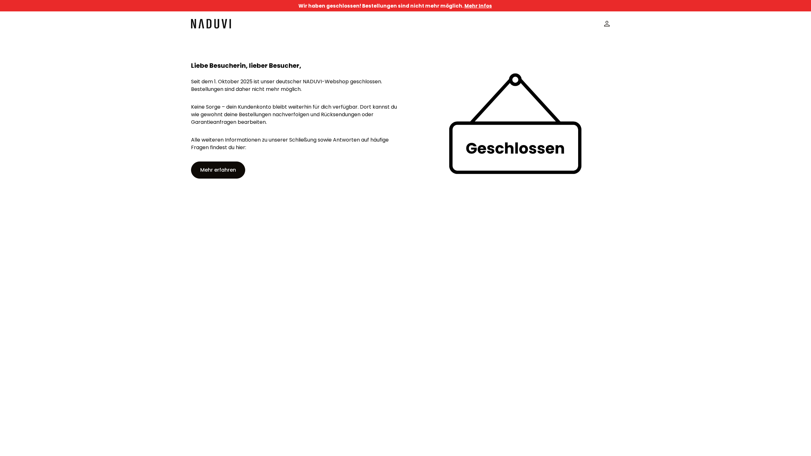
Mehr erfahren (218, 170)
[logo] (211, 23)
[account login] (607, 24)
